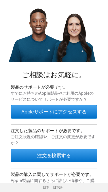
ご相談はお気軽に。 (54, 75)
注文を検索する (54, 155)
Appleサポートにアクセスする (53, 112)
